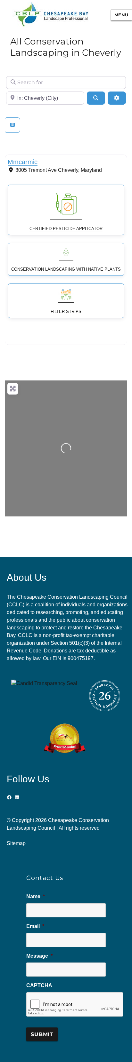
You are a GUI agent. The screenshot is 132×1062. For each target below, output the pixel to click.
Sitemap (16, 843)
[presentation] (75, 1004)
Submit (42, 1034)
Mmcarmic (22, 161)
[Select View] (12, 125)
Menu (121, 14)
